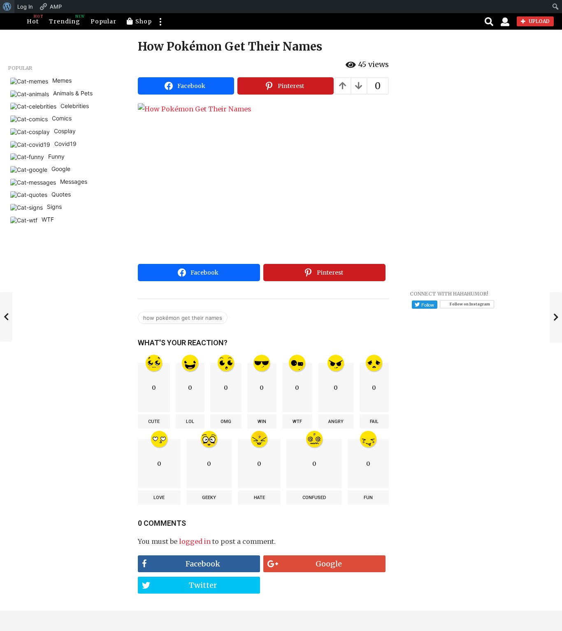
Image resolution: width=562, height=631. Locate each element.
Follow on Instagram (470, 304)
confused (314, 497)
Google (329, 564)
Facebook (203, 564)
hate (259, 497)
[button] (160, 21)
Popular (103, 21)
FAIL (374, 421)
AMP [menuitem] (56, 6)
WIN (262, 421)
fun (368, 497)
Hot (33, 19)
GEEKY (209, 497)
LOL (190, 421)
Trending (64, 19)
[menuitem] (7, 6)
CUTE (154, 421)
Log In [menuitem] (25, 6)
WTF (297, 421)
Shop (143, 21)
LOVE (159, 497)
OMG (226, 421)
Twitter (203, 585)
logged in (195, 541)
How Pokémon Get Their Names (182, 317)
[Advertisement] (263, 199)
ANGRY (336, 421)
